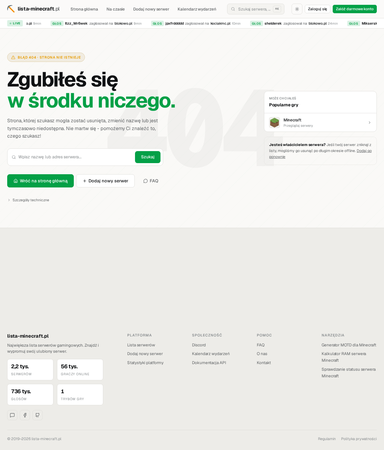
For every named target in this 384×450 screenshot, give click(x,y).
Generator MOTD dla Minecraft (349, 345)
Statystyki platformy (145, 362)
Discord (199, 345)
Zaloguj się (317, 8)
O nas (262, 353)
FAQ (154, 181)
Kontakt (264, 362)
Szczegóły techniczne (31, 200)
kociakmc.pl (218, 23)
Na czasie (115, 9)
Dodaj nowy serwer (151, 9)
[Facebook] (25, 415)
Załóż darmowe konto (355, 8)
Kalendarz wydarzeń (197, 9)
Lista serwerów (141, 345)
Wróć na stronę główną (44, 181)
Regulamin (327, 438)
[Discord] (12, 415)
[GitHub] (37, 415)
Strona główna (84, 9)
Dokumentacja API (209, 362)
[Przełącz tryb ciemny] (297, 9)
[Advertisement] (192, 287)
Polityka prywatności (359, 438)
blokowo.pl (121, 23)
